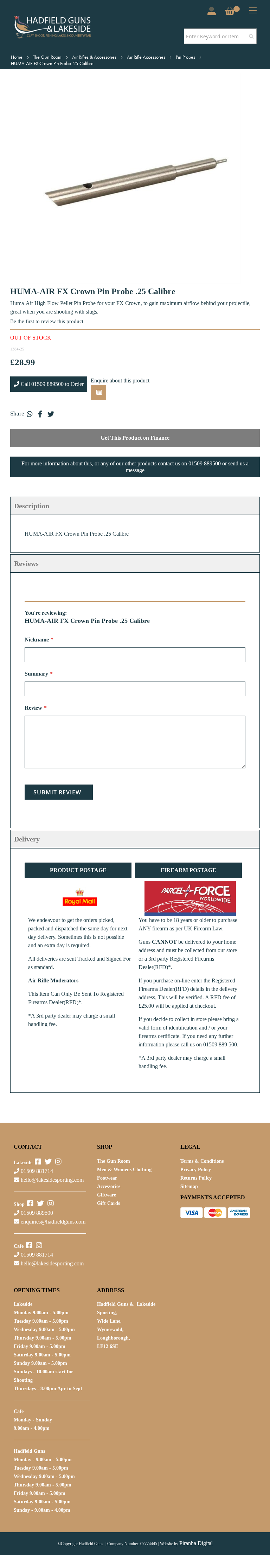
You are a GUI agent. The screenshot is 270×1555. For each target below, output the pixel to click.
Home (17, 57)
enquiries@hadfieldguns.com (53, 1222)
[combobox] (220, 36)
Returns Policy (196, 1178)
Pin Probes (186, 57)
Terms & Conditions (202, 1161)
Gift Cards (108, 1203)
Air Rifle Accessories (146, 57)
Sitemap (189, 1186)
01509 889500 (36, 1213)
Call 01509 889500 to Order (51, 384)
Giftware (106, 1195)
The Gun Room (48, 57)
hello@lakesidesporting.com (52, 1180)
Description (31, 506)
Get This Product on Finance (135, 438)
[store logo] (62, 27)
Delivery (27, 839)
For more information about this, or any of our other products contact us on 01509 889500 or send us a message (135, 466)
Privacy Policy (195, 1169)
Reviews (26, 563)
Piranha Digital (196, 1543)
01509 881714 (36, 1171)
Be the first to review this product (46, 321)
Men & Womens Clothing (124, 1169)
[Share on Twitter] (50, 413)
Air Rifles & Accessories (94, 57)
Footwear (107, 1178)
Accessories (108, 1186)
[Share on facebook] (40, 413)
